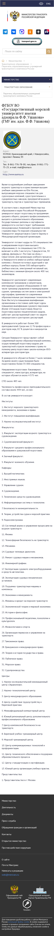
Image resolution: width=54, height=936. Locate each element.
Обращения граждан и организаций (19, 827)
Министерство (15, 61)
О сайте (6, 859)
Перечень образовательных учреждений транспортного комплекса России (22, 67)
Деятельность (9, 807)
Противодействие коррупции (16, 847)
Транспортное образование (15, 64)
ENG (48, 3)
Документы (7, 814)
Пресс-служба (9, 820)
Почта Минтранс (10, 865)
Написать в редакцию (12, 872)
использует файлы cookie (18, 922)
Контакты (6, 834)
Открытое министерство (14, 840)
